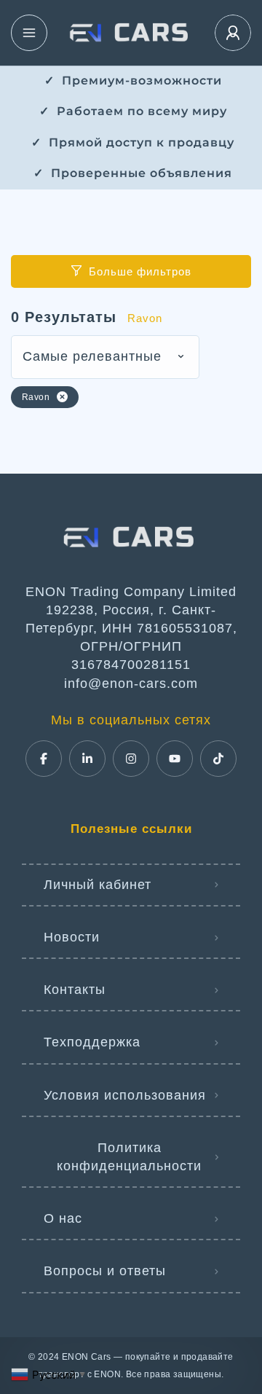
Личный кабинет (97, 884)
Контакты (75, 989)
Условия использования (125, 1095)
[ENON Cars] (131, 33)
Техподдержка (92, 1042)
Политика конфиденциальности (129, 1156)
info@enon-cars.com (131, 683)
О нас (63, 1218)
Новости (72, 937)
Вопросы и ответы (105, 1271)
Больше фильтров (140, 271)
